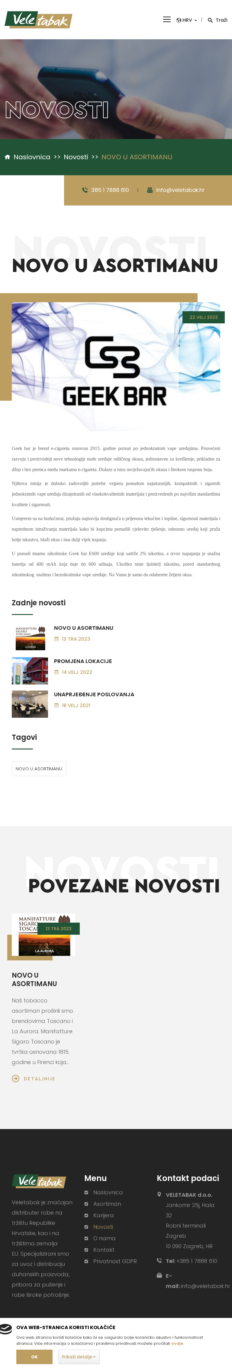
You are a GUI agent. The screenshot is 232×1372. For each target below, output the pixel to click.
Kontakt (103, 1250)
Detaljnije (40, 1079)
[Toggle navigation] (167, 18)
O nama (104, 1238)
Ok (34, 1357)
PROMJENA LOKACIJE (83, 661)
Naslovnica (32, 157)
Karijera (103, 1215)
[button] (79, 1357)
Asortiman (107, 1204)
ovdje (177, 1343)
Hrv (187, 20)
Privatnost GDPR (115, 1261)
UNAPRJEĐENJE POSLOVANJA (94, 694)
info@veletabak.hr (180, 189)
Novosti (76, 157)
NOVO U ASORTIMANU (83, 627)
